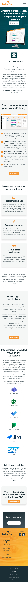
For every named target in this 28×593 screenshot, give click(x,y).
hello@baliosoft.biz (7, 557)
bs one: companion (7, 325)
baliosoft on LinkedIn (23, 535)
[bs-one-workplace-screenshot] (14, 115)
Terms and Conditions (14, 577)
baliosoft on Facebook (20, 535)
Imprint (14, 571)
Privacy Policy (14, 574)
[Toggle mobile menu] (24, 3)
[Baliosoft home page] (8, 534)
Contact (14, 580)
